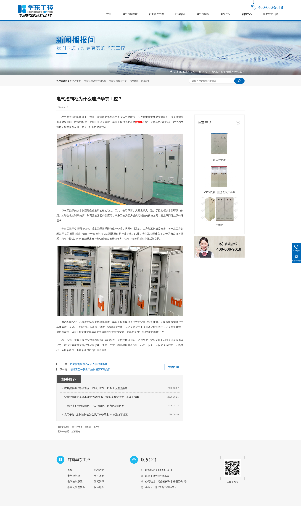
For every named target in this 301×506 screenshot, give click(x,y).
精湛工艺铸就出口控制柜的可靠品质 (90, 369)
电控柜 (96, 426)
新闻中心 (247, 14)
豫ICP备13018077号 (166, 487)
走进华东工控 (270, 14)
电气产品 (225, 14)
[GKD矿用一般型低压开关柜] (219, 176)
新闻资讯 (99, 481)
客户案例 (99, 475)
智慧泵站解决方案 (118, 80)
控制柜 (88, 426)
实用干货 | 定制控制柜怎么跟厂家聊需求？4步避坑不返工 (96, 414)
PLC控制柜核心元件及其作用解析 (89, 364)
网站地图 (99, 487)
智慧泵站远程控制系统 (95, 80)
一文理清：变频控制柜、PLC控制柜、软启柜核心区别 (94, 405)
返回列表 (174, 367)
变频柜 (219, 225)
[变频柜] (219, 209)
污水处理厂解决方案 (139, 80)
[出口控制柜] (219, 144)
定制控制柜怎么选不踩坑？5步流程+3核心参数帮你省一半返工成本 (101, 397)
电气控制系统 (130, 14)
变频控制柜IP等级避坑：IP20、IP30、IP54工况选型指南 (95, 388)
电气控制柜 (203, 14)
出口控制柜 (219, 160)
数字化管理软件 (76, 487)
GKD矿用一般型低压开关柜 (219, 192)
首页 (108, 14)
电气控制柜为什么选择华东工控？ (228, 71)
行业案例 (180, 14)
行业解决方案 (156, 14)
